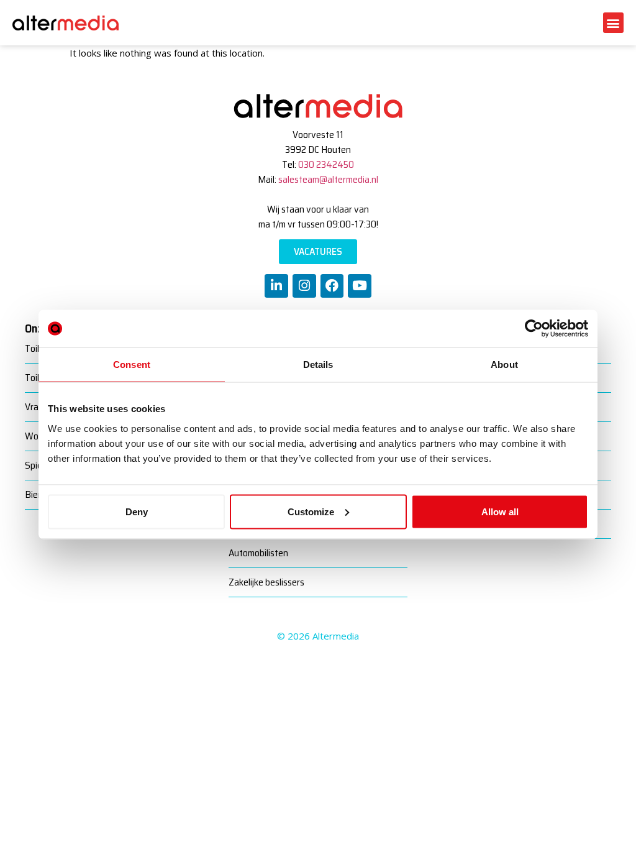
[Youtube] (359, 286)
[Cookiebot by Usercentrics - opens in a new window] (533, 328)
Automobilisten (258, 553)
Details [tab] (318, 364)
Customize (311, 511)
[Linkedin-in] (276, 286)
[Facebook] (332, 286)
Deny (136, 511)
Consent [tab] (131, 364)
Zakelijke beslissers (266, 582)
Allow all (500, 511)
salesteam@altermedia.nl (328, 179)
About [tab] (504, 364)
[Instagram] (304, 286)
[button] (613, 22)
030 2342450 (326, 164)
